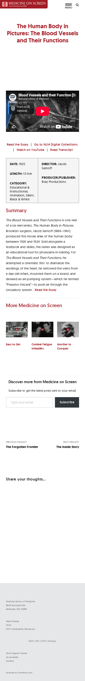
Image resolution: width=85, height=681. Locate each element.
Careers (10, 661)
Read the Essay (17, 144)
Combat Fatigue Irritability (42, 346)
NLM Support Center (16, 653)
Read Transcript (61, 150)
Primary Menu (68, 7)
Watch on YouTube (30, 150)
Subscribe (67, 402)
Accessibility (12, 657)
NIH (37, 641)
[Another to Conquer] (68, 332)
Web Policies (12, 621)
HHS (43, 641)
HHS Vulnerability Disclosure (20, 629)
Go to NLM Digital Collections (55, 144)
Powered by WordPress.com (19, 672)
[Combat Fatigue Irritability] (42, 332)
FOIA (8, 625)
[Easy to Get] (17, 332)
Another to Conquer (64, 346)
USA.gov (52, 641)
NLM (31, 641)
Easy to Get (13, 344)
